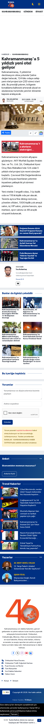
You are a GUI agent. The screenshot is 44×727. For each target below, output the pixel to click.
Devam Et (19, 279)
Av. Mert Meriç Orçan (24, 563)
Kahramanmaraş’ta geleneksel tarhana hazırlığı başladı (10, 359)
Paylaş (7, 133)
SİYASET (39, 12)
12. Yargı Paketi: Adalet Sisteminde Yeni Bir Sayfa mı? (27, 567)
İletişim (15, 681)
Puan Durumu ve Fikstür (14, 666)
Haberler (5, 54)
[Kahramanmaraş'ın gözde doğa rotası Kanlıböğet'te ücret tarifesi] (32, 350)
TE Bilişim (28, 700)
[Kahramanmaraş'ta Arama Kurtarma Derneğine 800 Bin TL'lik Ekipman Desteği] (11, 302)
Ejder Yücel (19, 575)
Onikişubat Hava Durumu (15, 660)
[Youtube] (26, 653)
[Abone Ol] (41, 133)
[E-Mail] (18, 284)
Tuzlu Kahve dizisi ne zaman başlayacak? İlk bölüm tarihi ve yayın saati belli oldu (22, 722)
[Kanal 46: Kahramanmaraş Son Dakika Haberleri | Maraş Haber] (11, 4)
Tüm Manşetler (11, 669)
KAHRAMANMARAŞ (11, 12)
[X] (18, 653)
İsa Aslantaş (21, 269)
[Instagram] (22, 653)
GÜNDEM (28, 12)
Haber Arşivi (10, 674)
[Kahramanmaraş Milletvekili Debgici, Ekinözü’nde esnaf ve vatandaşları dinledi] (11, 327)
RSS (7, 692)
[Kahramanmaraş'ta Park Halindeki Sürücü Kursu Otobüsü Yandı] (32, 327)
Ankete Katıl (9, 474)
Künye (6, 681)
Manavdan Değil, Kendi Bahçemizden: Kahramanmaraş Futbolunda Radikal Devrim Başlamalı (26, 579)
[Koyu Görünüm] (33, 4)
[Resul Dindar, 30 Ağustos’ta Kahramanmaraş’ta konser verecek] (32, 302)
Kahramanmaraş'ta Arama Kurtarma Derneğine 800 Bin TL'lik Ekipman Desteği (10, 314)
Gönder (7, 422)
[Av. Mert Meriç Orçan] (7, 566)
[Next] (31, 653)
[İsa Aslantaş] (8, 271)
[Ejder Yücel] (7, 578)
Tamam (14, 714)
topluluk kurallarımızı (24, 430)
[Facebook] (13, 653)
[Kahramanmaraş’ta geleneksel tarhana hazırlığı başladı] (11, 350)
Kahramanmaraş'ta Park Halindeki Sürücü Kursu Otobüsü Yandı (32, 337)
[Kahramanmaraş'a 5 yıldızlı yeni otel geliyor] (22, 117)
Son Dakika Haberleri (13, 671)
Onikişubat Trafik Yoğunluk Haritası (19, 663)
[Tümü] (41, 459)
